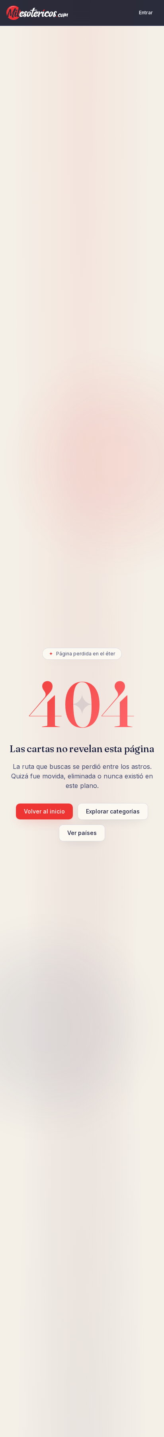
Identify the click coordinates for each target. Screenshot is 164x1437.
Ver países (82, 832)
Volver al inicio (44, 811)
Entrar (146, 13)
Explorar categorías (113, 811)
